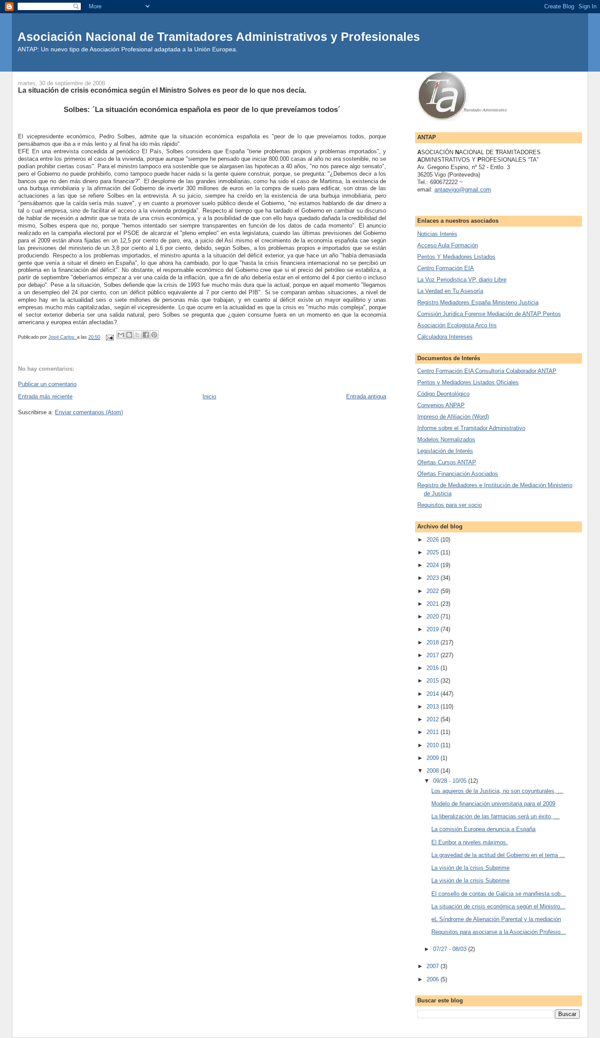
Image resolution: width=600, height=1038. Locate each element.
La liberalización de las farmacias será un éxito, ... (495, 816)
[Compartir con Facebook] (145, 334)
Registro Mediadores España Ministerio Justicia (478, 302)
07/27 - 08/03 (450, 949)
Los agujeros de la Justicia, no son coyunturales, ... (497, 791)
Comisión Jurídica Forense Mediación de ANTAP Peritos (489, 314)
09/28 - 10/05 (450, 781)
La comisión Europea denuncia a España (483, 829)
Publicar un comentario (47, 384)
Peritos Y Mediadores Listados (456, 256)
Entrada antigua (366, 396)
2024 (434, 565)
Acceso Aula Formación (447, 245)
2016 (434, 668)
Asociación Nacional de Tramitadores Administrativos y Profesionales (219, 36)
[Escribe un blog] (129, 334)
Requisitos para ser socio (449, 505)
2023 (434, 578)
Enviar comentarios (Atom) (89, 412)
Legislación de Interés (445, 451)
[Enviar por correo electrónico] (120, 334)
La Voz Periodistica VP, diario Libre (461, 279)
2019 (434, 629)
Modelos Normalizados (446, 439)
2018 (434, 642)
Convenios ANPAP (441, 405)
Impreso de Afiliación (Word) (453, 416)
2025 (434, 552)
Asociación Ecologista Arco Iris (457, 325)
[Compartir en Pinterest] (154, 334)
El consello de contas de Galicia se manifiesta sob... (498, 893)
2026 (434, 539)
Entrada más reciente (45, 396)
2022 (434, 591)
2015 (434, 680)
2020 (434, 616)
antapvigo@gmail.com (462, 189)
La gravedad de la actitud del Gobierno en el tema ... (498, 855)
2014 (434, 694)
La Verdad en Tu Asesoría (450, 291)
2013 (434, 706)
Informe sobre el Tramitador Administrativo (471, 428)
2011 (434, 732)
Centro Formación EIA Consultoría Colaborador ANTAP (487, 371)
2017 (434, 655)
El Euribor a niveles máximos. (469, 842)
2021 (434, 603)
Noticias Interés (437, 234)
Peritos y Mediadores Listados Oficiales (468, 382)
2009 (434, 758)
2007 (434, 966)
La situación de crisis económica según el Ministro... (498, 906)
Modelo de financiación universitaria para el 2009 (493, 803)
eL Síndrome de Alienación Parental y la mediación (496, 919)
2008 (434, 770)
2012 (434, 719)
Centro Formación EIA (445, 268)
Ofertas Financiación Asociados (457, 473)
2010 (434, 745)
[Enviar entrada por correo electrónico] (109, 337)
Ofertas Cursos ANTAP (446, 462)
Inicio (209, 396)
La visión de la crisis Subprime (470, 867)
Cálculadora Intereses (445, 336)
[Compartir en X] (137, 334)
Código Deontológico (443, 394)
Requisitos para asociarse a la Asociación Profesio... (498, 932)
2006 (434, 979)
